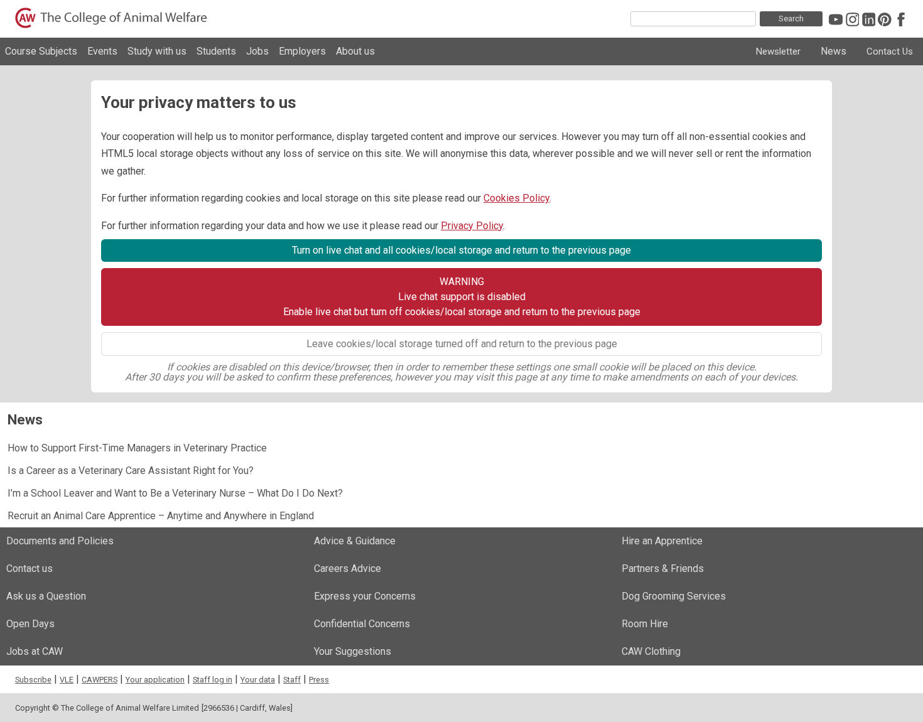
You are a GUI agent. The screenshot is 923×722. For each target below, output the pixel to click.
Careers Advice (347, 568)
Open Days (30, 624)
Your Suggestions (352, 651)
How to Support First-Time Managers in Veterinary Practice (137, 448)
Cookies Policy (516, 198)
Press (319, 679)
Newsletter (778, 51)
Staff (292, 679)
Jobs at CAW (34, 651)
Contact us (29, 568)
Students (216, 51)
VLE (66, 679)
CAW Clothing (651, 651)
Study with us (156, 51)
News (833, 51)
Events (102, 51)
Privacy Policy (472, 226)
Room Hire (645, 624)
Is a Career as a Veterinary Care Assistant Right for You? (131, 471)
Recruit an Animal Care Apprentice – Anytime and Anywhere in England (161, 516)
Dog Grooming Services (674, 596)
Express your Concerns (365, 596)
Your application (155, 679)
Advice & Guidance (355, 541)
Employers (302, 51)
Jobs (257, 51)
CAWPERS (99, 679)
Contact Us (889, 51)
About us (355, 51)
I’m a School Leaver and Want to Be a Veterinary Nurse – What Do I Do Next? (175, 493)
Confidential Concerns (362, 624)
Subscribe (33, 679)
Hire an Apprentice (662, 541)
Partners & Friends (663, 568)
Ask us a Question (46, 596)
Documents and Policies (60, 541)
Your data (257, 679)
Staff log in (212, 679)
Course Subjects (41, 51)
